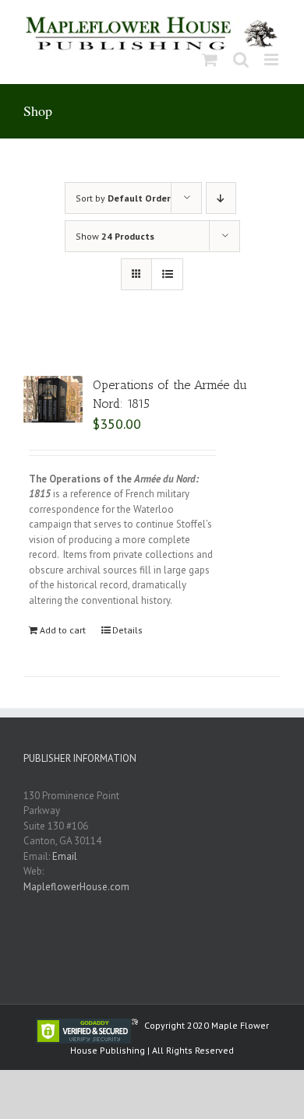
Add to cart (63, 630)
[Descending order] (221, 198)
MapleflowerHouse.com (76, 886)
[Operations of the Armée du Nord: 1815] (53, 399)
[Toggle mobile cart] (209, 59)
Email (64, 856)
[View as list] (167, 274)
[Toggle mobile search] (241, 59)
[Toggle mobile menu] (272, 59)
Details (127, 630)
